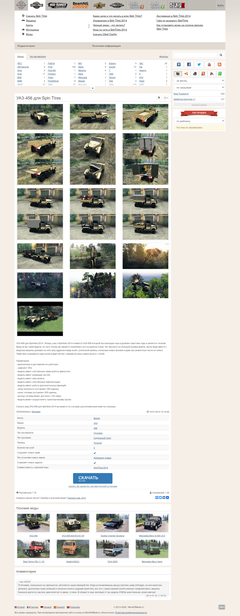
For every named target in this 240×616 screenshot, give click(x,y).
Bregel (97, 418)
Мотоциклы (32, 29)
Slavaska (36, 411)
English (21, 606)
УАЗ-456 (33, 535)
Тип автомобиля (38, 56)
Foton (50, 77)
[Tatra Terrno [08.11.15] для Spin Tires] (33, 549)
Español (61, 606)
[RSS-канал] (219, 64)
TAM (111, 73)
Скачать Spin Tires (36, 16)
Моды (29, 34)
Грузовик (98, 433)
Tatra (111, 84)
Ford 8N (52, 70)
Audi (19, 73)
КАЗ (141, 77)
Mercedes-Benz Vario (152, 561)
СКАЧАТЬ (88, 478)
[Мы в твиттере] (199, 64)
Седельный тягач (102, 438)
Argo (19, 70)
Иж (140, 66)
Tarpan (112, 77)
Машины (31, 20)
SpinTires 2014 (101, 468)
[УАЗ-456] (40, 319)
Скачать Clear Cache (105, 34)
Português (75, 606)
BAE (19, 77)
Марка (20, 56)
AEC (19, 63)
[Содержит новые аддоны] (95, 463)
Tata (111, 80)
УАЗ (96, 423)
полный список (199, 104)
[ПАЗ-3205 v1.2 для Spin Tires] (112, 549)
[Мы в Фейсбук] (189, 64)
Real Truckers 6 (181, 93)
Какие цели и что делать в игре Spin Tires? (117, 16)
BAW (19, 80)
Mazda (81, 80)
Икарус (142, 70)
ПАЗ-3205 (113, 561)
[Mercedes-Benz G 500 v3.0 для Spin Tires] (152, 523)
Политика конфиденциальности (131, 612)
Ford (50, 66)
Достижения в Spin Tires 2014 (174, 16)
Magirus (82, 70)
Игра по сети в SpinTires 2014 (110, 29)
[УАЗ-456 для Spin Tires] (40, 117)
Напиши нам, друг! (76, 497)
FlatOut (51, 63)
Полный (98, 443)
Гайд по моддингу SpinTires (172, 20)
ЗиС (141, 63)
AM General (23, 66)
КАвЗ (141, 80)
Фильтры (163, 56)
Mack (80, 66)
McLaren (82, 84)
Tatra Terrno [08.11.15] (33, 561)
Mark (80, 73)
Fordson (52, 73)
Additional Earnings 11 (184, 99)
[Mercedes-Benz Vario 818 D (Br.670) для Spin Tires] (152, 549)
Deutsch (47, 606)
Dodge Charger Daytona (112, 535)
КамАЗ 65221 (73, 561)
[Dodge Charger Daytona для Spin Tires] (112, 523)
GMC (50, 84)
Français (34, 606)
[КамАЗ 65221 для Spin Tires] (73, 549)
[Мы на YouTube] (209, 64)
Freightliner (53, 80)
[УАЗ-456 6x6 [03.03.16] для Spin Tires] (73, 523)
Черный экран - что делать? (109, 25)
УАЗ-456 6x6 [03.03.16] (73, 535)
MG (80, 63)
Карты (29, 25)
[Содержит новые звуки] (95, 453)
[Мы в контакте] (179, 64)
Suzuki (112, 66)
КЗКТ (141, 84)
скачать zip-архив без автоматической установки (93, 486)
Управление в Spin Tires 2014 (110, 20)
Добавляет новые (102, 458)
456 (95, 428)
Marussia (82, 77)
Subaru (112, 63)
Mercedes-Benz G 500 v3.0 (152, 535)
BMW (19, 84)
